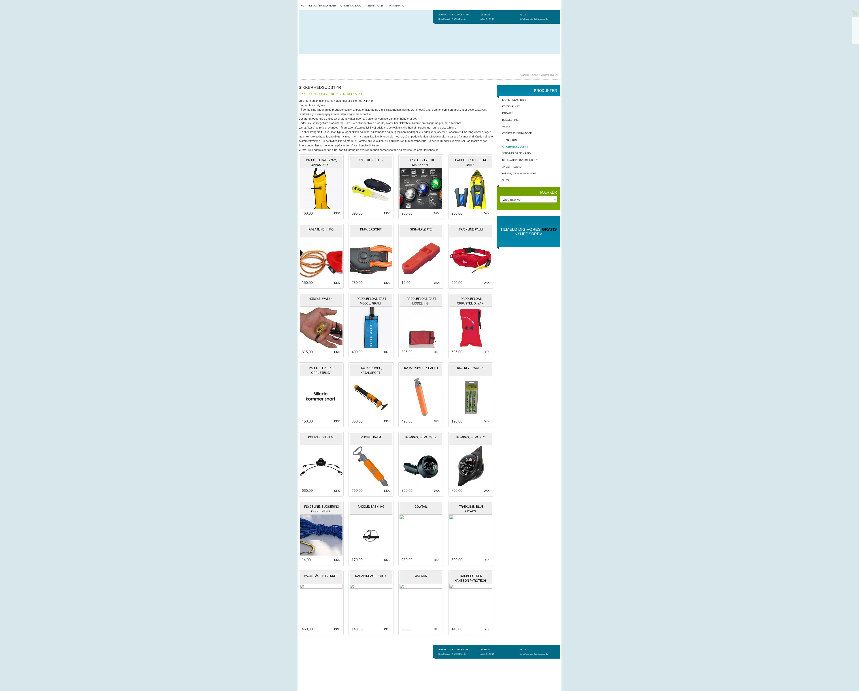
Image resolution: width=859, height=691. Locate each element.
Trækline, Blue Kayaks (471, 509)
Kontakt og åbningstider (318, 5)
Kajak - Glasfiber (514, 99)
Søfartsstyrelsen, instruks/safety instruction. (335, 67)
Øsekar (421, 576)
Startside (307, 58)
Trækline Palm (471, 229)
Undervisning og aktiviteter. (384, 58)
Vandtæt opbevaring (516, 153)
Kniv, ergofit (371, 229)
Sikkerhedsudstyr (549, 75)
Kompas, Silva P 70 (470, 437)
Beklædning (510, 119)
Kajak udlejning (349, 58)
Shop (535, 75)
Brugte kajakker (434, 58)
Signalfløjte (421, 229)
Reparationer (375, 5)
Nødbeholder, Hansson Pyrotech (470, 578)
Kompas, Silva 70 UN (420, 437)
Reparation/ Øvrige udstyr (520, 160)
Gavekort (501, 58)
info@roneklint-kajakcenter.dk (534, 19)
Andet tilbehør (512, 166)
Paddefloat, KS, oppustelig (321, 370)
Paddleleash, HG (371, 506)
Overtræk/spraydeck (517, 133)
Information (397, 5)
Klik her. (368, 100)
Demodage (326, 58)
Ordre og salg (350, 5)
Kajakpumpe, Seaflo (421, 368)
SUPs (505, 180)
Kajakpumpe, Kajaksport (371, 370)
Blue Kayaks (482, 58)
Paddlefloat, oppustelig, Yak (470, 301)
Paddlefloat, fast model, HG (421, 301)
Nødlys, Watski (321, 298)
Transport (509, 140)
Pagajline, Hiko (321, 229)
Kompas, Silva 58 (321, 437)
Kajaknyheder (460, 58)
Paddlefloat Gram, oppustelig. (321, 162)
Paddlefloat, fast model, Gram (371, 301)
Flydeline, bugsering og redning (321, 509)
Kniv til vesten (371, 160)
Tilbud (413, 58)
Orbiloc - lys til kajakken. (421, 162)
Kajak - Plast (511, 106)
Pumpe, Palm (371, 437)
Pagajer (507, 113)
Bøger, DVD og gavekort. (519, 173)
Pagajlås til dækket (321, 576)
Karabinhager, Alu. (371, 576)
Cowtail (421, 506)
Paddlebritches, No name (471, 162)
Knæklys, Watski (471, 368)
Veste (506, 126)
